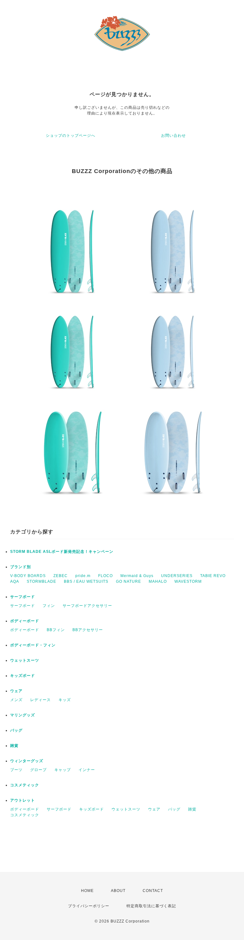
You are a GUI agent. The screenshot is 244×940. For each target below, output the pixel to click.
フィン (49, 605)
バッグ (16, 730)
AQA (14, 581)
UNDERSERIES (177, 576)
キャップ (62, 770)
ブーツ (16, 770)
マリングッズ (22, 715)
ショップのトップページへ (70, 135)
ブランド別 (20, 567)
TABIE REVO (213, 576)
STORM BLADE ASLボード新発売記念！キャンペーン (61, 551)
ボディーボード (24, 621)
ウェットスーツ (24, 660)
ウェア (16, 691)
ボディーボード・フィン (33, 645)
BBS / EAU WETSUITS (86, 581)
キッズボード (22, 675)
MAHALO (158, 581)
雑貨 (14, 745)
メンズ (16, 700)
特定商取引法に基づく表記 (151, 906)
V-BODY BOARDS (28, 576)
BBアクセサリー (87, 630)
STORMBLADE (41, 581)
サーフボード (22, 597)
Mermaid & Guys (136, 576)
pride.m (83, 576)
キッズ (64, 700)
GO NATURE (128, 581)
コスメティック (24, 785)
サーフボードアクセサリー (87, 605)
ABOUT (118, 890)
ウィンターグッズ (26, 761)
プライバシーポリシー (88, 906)
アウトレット (22, 800)
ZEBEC (60, 576)
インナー (86, 770)
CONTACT (153, 890)
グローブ (38, 770)
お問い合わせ (173, 135)
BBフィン (56, 630)
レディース (40, 700)
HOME (87, 890)
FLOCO (105, 576)
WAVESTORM (188, 581)
